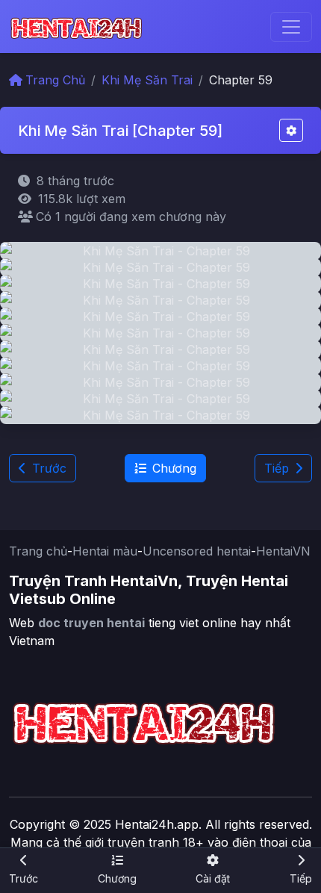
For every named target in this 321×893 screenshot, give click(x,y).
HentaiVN (283, 551)
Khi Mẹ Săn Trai (147, 79)
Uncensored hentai (197, 551)
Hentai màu (104, 551)
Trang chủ (38, 551)
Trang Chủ (55, 79)
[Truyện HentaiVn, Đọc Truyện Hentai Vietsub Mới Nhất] (76, 26)
